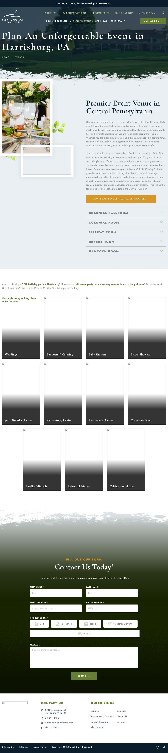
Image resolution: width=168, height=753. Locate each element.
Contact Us (122, 716)
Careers (121, 722)
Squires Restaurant (100, 722)
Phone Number (95, 602)
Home (5, 57)
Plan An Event (98, 727)
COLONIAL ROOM (104, 222)
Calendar (121, 711)
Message (35, 645)
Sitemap (23, 747)
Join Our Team (125, 12)
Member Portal (102, 12)
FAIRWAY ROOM (103, 232)
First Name (37, 587)
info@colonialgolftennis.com (59, 722)
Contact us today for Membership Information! (83, 3)
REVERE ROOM (102, 242)
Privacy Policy (40, 747)
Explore (51, 12)
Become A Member (75, 12)
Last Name (92, 587)
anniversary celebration (111, 284)
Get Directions (52, 717)
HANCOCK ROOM (104, 251)
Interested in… (39, 618)
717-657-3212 (148, 12)
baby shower (137, 284)
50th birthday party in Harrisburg (40, 284)
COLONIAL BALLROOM (108, 213)
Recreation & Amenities (103, 716)
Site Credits (8, 747)
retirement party (84, 284)
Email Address (39, 602)
